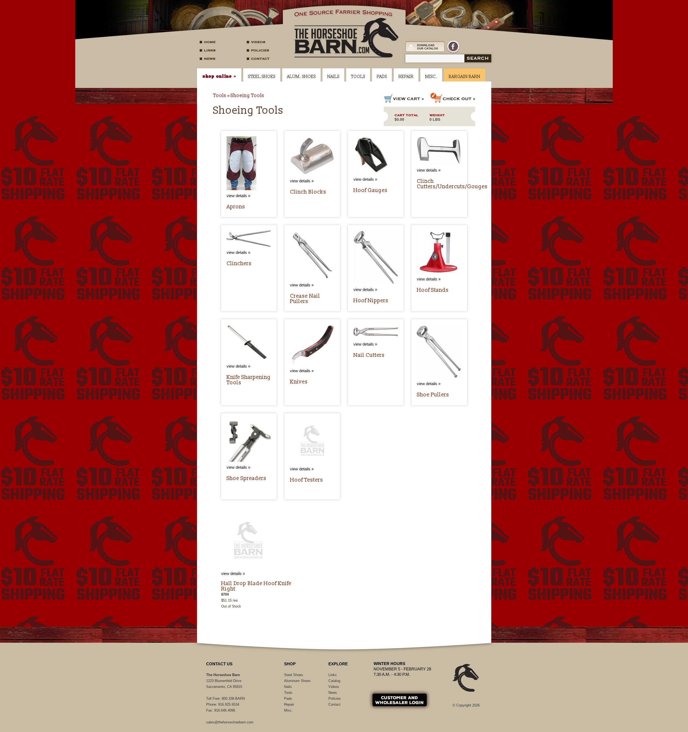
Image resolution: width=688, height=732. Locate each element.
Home (210, 42)
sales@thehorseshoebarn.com (229, 722)
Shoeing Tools (247, 96)
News (209, 59)
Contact (260, 59)
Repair (406, 76)
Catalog (334, 681)
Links (210, 50)
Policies (260, 50)
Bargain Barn (464, 76)
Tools (358, 76)
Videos (258, 42)
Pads (382, 76)
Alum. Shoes (301, 76)
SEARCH (478, 58)
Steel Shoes (261, 76)
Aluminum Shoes (297, 681)
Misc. (431, 76)
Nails (333, 76)
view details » (233, 573)
